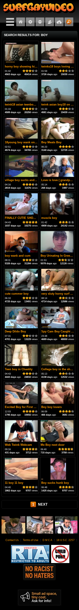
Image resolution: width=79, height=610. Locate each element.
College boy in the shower (59, 369)
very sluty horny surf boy (58, 293)
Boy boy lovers (51, 407)
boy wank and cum (18, 255)
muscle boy (49, 217)
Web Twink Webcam (18, 444)
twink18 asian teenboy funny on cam (29, 104)
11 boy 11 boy (14, 482)
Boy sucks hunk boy (55, 482)
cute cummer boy (17, 293)
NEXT (43, 504)
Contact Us (12, 540)
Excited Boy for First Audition (25, 407)
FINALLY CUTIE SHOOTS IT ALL (27, 217)
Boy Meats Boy (51, 142)
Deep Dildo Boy (15, 331)
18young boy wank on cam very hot (29, 142)
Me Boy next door (53, 444)
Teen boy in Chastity (18, 369)
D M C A (47, 540)
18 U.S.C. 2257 (65, 540)
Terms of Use (30, 540)
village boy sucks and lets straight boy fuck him (37, 180)
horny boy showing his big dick (26, 66)
